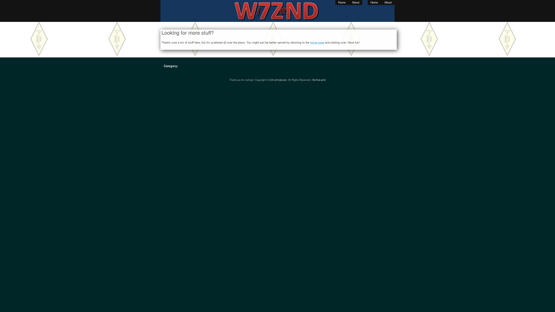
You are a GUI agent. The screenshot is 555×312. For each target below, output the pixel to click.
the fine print (319, 79)
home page (317, 42)
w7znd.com (280, 79)
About (355, 2)
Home (342, 2)
